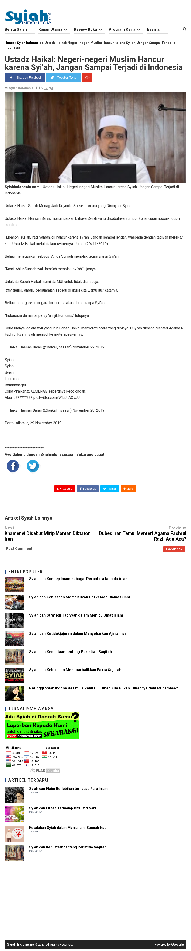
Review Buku (85, 29)
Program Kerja (122, 29)
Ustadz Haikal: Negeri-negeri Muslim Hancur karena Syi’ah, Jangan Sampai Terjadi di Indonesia (94, 63)
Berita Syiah (16, 29)
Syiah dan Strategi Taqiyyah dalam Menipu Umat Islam (76, 615)
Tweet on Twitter (67, 77)
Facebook (89, 488)
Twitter (111, 488)
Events (153, 29)
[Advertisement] (95, 898)
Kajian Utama (50, 29)
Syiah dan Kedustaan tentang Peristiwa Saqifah (70, 651)
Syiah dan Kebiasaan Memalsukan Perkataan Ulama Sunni (79, 597)
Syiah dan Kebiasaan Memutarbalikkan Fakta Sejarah (75, 670)
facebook (174, 549)
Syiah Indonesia (21, 88)
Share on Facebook (29, 77)
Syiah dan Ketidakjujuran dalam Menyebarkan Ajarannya (77, 633)
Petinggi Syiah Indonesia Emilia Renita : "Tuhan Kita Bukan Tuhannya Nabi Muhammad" (104, 688)
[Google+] (87, 77)
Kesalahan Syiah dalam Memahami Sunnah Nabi (68, 828)
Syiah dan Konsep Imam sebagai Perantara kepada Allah (78, 579)
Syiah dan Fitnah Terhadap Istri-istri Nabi (62, 808)
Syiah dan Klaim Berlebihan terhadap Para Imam (68, 789)
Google (67, 488)
